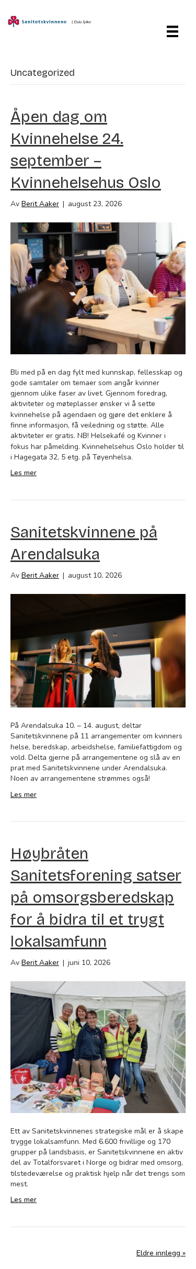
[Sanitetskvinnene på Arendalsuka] (98, 650)
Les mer (23, 473)
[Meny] (172, 31)
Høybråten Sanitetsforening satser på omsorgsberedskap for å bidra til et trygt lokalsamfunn (95, 897)
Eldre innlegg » (161, 1253)
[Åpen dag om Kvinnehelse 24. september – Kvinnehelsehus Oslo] (98, 288)
